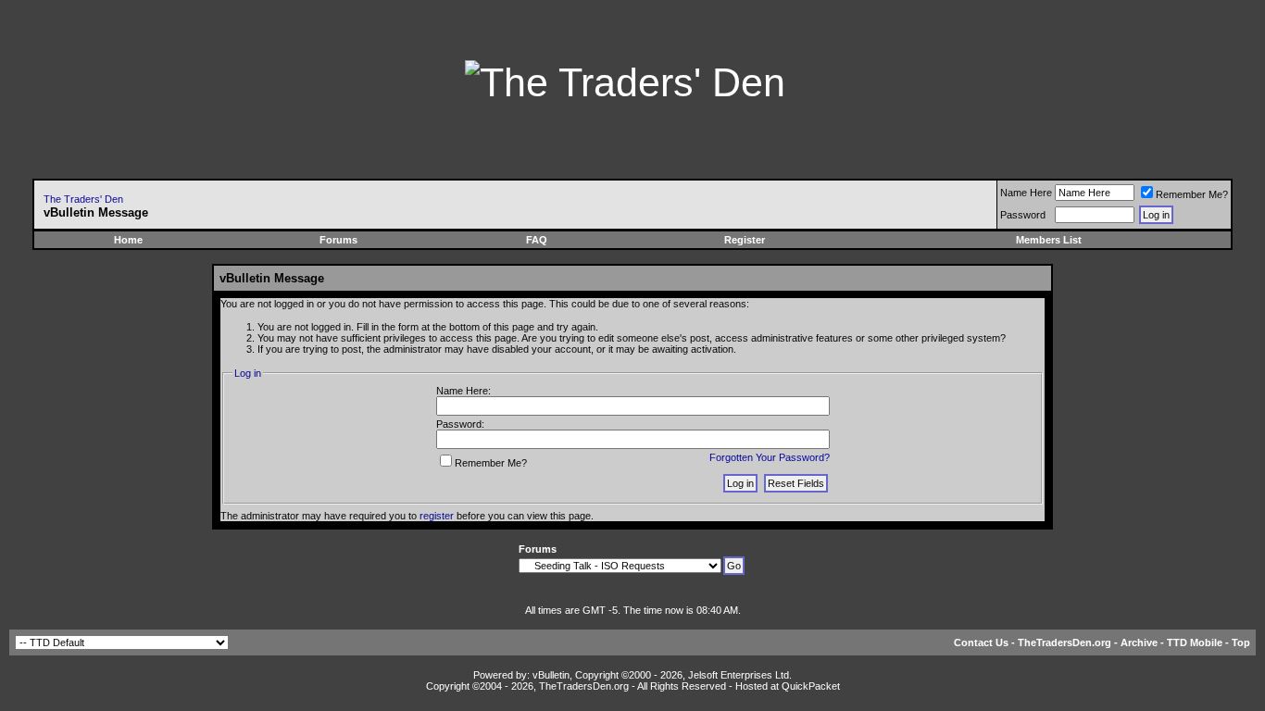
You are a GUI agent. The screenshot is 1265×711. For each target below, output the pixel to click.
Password (1023, 214)
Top (1241, 642)
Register (744, 239)
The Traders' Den (83, 199)
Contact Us (981, 642)
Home (128, 239)
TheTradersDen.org (1064, 642)
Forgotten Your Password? (769, 457)
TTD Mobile (1194, 642)
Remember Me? (1192, 194)
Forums (338, 239)
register (437, 515)
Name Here (1026, 192)
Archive (1139, 642)
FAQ (536, 239)
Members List (1049, 239)
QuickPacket (811, 686)
